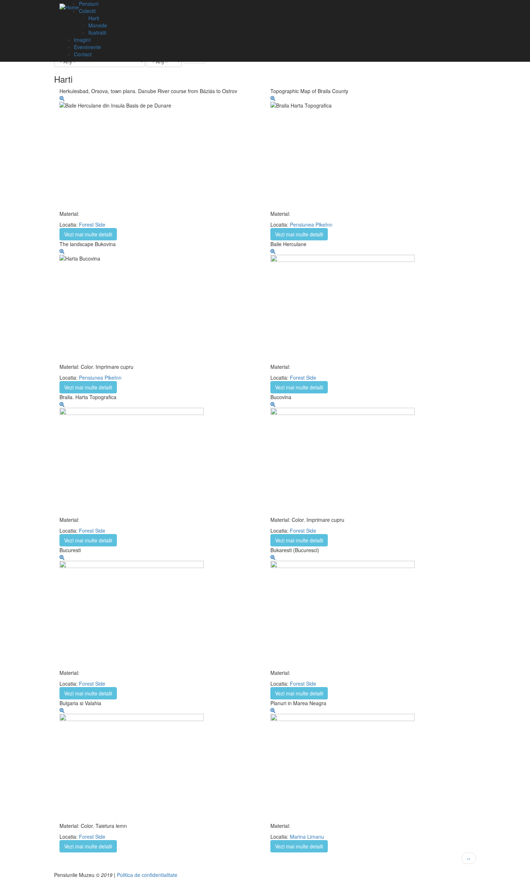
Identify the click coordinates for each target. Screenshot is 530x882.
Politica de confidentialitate (147, 874)
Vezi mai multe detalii (88, 234)
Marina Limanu (307, 836)
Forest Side (92, 224)
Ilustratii (97, 32)
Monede (97, 25)
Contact (83, 54)
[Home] (69, 7)
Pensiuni (88, 3)
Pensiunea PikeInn (311, 224)
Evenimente (87, 47)
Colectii (87, 10)
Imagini (82, 39)
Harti (93, 18)
